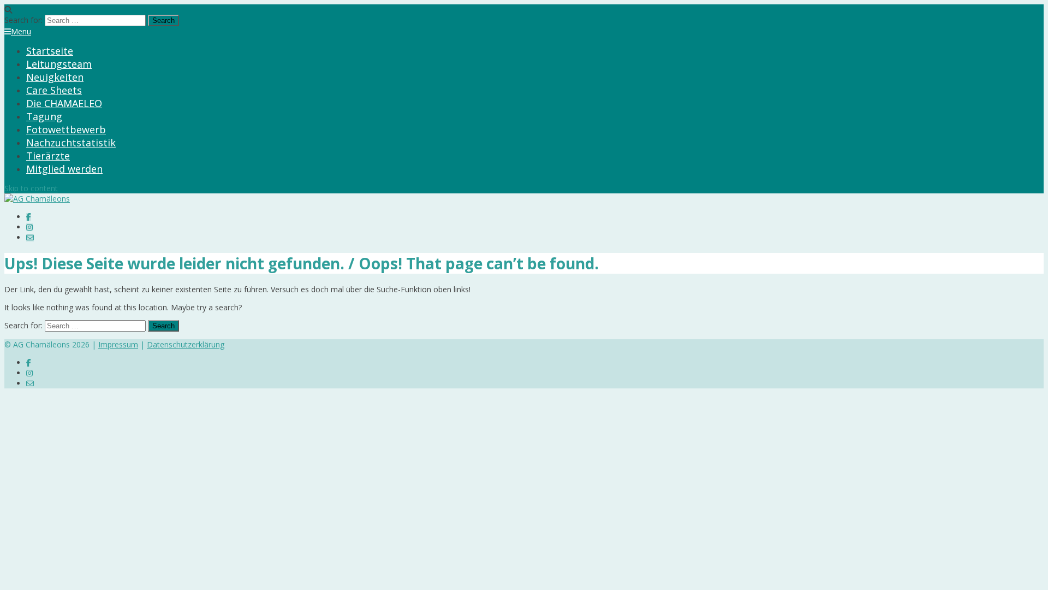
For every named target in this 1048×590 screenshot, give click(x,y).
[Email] (30, 237)
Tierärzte (48, 155)
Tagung (44, 116)
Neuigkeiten (55, 77)
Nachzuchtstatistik (71, 142)
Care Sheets (54, 90)
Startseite (49, 50)
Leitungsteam (59, 63)
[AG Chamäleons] (37, 198)
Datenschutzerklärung (185, 344)
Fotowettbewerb (66, 129)
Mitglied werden (64, 168)
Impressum (118, 344)
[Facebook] (28, 216)
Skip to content (31, 188)
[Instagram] (29, 227)
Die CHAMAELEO (64, 103)
